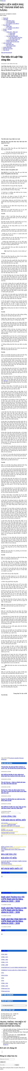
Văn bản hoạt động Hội (12, 36)
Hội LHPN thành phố (14, 38)
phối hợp (6, 380)
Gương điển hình (7, 47)
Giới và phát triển (7, 43)
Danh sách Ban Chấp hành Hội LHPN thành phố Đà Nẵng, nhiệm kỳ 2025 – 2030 (13, 921)
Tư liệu (5, 30)
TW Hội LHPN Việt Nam (15, 37)
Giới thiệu (5, 19)
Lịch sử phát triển (10, 22)
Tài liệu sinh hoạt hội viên (12, 41)
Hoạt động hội (6, 25)
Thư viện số (6, 50)
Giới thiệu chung (10, 20)
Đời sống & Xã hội (8, 48)
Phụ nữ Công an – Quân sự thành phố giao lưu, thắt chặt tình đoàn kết (13, 782)
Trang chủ (5, 18)
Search (3, 812)
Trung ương (12, 33)
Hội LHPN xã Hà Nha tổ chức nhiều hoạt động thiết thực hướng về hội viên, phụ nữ (13, 775)
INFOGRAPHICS (6, 893)
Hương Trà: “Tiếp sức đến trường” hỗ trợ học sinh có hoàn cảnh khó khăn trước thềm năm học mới (13, 791)
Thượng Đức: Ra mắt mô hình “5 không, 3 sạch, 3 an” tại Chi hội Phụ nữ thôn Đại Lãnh (13, 767)
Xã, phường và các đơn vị (12, 23)
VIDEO (3, 930)
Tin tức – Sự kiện (7, 29)
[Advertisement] (14, 93)
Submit (17, 1065)
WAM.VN (5, 1044)
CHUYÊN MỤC (5, 873)
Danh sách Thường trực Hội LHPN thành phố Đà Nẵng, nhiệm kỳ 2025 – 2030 (12, 899)
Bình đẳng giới (10, 44)
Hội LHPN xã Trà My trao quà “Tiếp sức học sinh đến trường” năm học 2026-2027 (13, 807)
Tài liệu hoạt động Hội (11, 40)
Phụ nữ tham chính (11, 45)
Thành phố (9, 26)
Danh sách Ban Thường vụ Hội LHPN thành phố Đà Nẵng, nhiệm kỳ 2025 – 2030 (14, 910)
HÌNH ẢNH (4, 951)
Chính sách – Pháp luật (12, 32)
